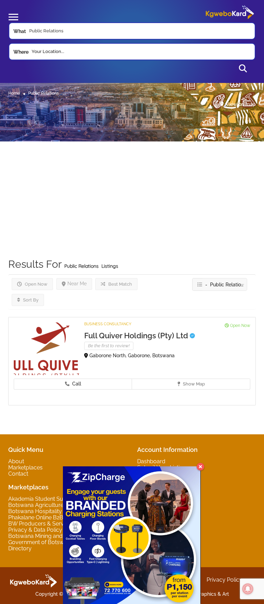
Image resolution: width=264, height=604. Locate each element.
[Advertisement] (132, 189)
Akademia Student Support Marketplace (59, 499)
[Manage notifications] (247, 588)
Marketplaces (25, 467)
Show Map (193, 383)
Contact (18, 473)
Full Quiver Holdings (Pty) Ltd (137, 335)
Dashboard (151, 461)
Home (14, 93)
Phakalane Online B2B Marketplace (52, 517)
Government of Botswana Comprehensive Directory (61, 545)
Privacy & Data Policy (35, 530)
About (16, 461)
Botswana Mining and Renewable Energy (60, 536)
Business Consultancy (107, 324)
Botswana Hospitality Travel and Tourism (60, 511)
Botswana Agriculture (36, 505)
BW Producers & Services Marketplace (57, 523)
